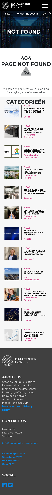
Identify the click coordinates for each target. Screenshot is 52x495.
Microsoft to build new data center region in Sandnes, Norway (34, 252)
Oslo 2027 (8, 464)
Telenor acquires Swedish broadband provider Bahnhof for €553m (35, 191)
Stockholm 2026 (12, 457)
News (27, 105)
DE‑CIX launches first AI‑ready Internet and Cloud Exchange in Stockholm (34, 313)
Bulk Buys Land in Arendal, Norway (33, 272)
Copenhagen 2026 (13, 453)
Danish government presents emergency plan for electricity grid (35, 293)
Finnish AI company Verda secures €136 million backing (34, 110)
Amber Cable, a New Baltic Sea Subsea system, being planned (34, 334)
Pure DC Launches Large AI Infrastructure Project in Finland (34, 171)
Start (9, 14)
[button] (50, 14)
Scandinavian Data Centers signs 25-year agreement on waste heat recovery (34, 151)
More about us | (12, 406)
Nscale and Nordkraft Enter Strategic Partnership (33, 232)
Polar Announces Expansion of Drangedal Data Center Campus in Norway (33, 130)
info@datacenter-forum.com (20, 443)
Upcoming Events (28, 14)
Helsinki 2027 (10, 460)
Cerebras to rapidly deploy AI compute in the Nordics (35, 212)
